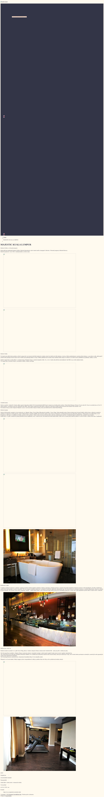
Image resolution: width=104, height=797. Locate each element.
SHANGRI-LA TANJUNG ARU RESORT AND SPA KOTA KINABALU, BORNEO (32, 13)
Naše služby (6, 4)
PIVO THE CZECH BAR (18, 72)
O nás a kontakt (6, 114)
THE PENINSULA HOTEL (18, 9)
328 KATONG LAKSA (17, 77)
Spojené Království (13, 49)
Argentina (11, 57)
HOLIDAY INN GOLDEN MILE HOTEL (22, 10)
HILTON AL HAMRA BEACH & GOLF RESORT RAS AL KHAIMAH (29, 35)
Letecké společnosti (7, 101)
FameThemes (8, 795)
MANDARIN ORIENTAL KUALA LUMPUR (23, 15)
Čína (10, 41)
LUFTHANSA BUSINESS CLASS (17, 104)
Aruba (10, 63)
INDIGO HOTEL (16, 20)
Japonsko (11, 32)
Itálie (10, 46)
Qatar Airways (9, 112)
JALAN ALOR (15, 81)
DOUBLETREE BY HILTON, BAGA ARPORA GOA (24, 28)
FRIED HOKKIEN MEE (17, 76)
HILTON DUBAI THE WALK (19, 38)
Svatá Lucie (11, 62)
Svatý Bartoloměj (13, 61)
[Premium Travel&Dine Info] (4, 1)
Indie (10, 25)
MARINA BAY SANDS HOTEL (19, 19)
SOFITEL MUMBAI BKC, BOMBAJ (20, 27)
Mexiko (11, 55)
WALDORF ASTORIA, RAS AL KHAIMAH (22, 37)
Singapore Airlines (10, 113)
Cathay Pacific (9, 108)
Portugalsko (11, 48)
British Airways (9, 110)
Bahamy (11, 60)
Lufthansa (8, 103)
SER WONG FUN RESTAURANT (20, 68)
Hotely (4, 5)
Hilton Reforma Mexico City (18, 56)
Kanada (11, 52)
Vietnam (11, 42)
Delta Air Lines (9, 109)
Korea (10, 33)
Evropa (7, 43)
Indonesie (11, 29)
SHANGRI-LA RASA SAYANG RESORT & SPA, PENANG (26, 14)
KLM (7, 107)
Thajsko (11, 22)
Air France (8, 105)
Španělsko (11, 47)
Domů (4, 237)
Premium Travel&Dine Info (7, 119)
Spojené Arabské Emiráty (14, 34)
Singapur (11, 18)
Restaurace (5, 65)
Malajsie (11, 11)
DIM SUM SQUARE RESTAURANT (21, 71)
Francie (10, 44)
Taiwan (10, 30)
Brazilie (11, 58)
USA (10, 53)
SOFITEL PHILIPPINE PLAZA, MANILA (22, 24)
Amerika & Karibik (10, 51)
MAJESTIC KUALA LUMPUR (19, 16)
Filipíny (11, 23)
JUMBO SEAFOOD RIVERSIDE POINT (21, 75)
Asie (7, 6)
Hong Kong (11, 8)
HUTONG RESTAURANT (18, 70)
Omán (10, 39)
